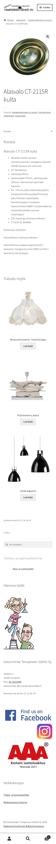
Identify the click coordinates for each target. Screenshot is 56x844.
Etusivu (10, 20)
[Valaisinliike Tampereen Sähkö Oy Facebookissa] (28, 715)
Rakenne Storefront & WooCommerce (24, 826)
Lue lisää (28, 346)
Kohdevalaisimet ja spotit (40, 20)
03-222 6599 (15, 681)
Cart (43, 836)
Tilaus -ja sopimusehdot (22, 568)
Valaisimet (21, 20)
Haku (28, 838)
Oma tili (9, 838)
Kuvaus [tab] (7, 131)
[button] (47, 36)
